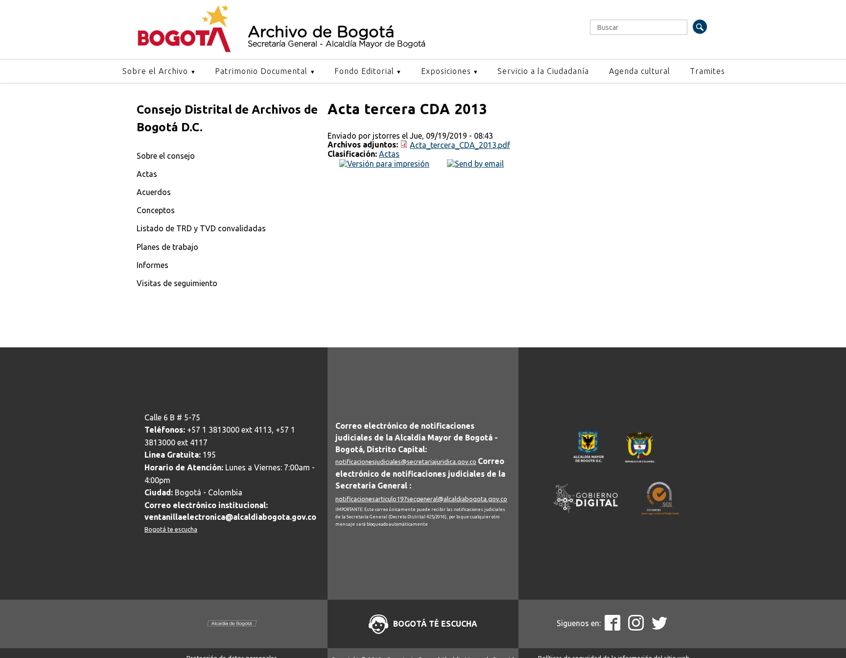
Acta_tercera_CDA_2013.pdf (460, 145)
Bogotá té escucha (435, 623)
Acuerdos (154, 192)
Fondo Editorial (364, 71)
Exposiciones (446, 71)
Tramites (707, 71)
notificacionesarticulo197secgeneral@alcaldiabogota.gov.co (421, 498)
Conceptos (156, 210)
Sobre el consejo (166, 155)
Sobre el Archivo (155, 71)
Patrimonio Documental (261, 71)
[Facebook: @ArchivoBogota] (612, 627)
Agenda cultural (639, 71)
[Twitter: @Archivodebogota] (659, 627)
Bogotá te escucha (170, 529)
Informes (152, 265)
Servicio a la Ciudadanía (543, 71)
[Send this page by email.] (475, 162)
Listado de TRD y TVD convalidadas (201, 228)
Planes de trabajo (167, 247)
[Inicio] (184, 50)
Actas (147, 174)
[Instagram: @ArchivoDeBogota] (636, 627)
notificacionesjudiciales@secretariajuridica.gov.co (405, 461)
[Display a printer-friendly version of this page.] (384, 162)
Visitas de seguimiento (177, 283)
